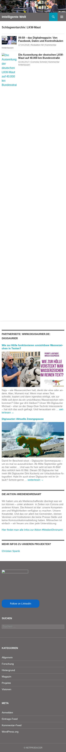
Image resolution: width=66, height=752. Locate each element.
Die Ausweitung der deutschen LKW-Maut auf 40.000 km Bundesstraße (41, 56)
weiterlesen (35, 479)
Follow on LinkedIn (20, 603)
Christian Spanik (11, 551)
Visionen (6, 689)
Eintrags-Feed (10, 718)
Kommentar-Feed (11, 725)
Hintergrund (8, 670)
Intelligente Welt (14, 17)
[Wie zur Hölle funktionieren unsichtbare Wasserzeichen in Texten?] (33, 369)
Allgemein (7, 657)
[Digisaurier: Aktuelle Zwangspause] (33, 439)
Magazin (6, 676)
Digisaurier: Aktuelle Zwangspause (23, 418)
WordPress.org (10, 731)
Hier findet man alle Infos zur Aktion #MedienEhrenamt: (32, 529)
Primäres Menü (62, 17)
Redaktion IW (37, 45)
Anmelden (7, 712)
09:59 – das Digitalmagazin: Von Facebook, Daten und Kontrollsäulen (40, 39)
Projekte (6, 683)
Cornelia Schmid (39, 62)
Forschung (8, 663)
